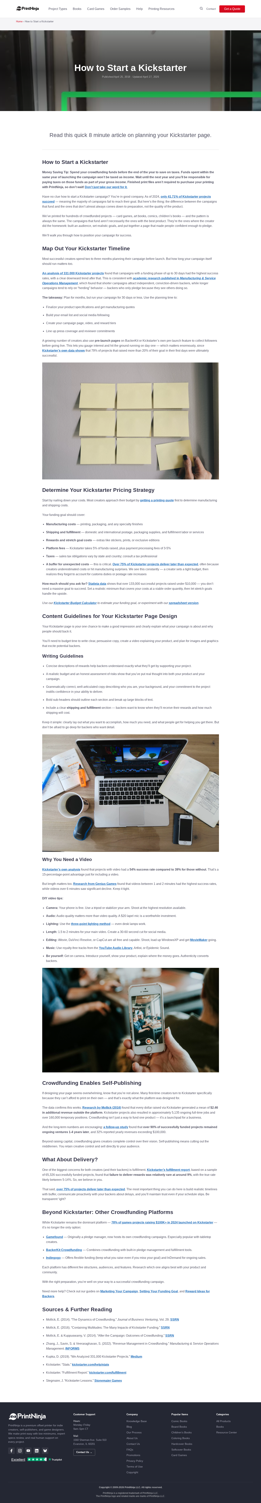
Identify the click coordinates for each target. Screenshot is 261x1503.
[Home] (27, 9)
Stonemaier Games (108, 1380)
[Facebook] (11, 1450)
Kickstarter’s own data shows (63, 350)
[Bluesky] (45, 1450)
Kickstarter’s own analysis (61, 869)
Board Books (179, 1426)
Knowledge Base (136, 1421)
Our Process (134, 1432)
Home (19, 21)
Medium (136, 1356)
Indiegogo (53, 1257)
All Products (223, 1421)
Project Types (58, 8)
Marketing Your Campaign (119, 1291)
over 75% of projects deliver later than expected (90, 1189)
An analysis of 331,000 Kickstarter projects (73, 273)
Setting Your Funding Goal (158, 1291)
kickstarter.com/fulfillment (107, 1372)
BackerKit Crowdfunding (64, 1250)
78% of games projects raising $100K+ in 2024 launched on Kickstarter (162, 1222)
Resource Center (226, 1432)
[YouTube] (28, 1450)
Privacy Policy (134, 1461)
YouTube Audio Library (115, 948)
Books (77, 8)
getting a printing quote (157, 500)
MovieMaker (199, 940)
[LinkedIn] (36, 1450)
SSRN (174, 1319)
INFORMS (72, 1348)
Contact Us (133, 1444)
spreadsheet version (184, 603)
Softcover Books (181, 1449)
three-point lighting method (90, 923)
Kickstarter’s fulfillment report (168, 1169)
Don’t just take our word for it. (106, 187)
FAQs (129, 1449)
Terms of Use (134, 1466)
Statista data (97, 583)
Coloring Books (180, 1438)
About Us (132, 1438)
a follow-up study (115, 1127)
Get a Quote (232, 8)
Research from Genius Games (95, 883)
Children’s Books (181, 1432)
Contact (211, 8)
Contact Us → (84, 1452)
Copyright (132, 1472)
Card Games (95, 8)
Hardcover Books (181, 1444)
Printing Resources (161, 8)
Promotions (133, 1455)
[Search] (201, 9)
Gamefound (54, 1237)
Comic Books (179, 1421)
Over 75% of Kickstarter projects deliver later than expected (155, 564)
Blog (129, 1426)
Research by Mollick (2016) (101, 1107)
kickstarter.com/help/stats (90, 1364)
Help (139, 8)
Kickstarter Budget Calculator (75, 603)
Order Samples (120, 8)
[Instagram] (20, 1450)
